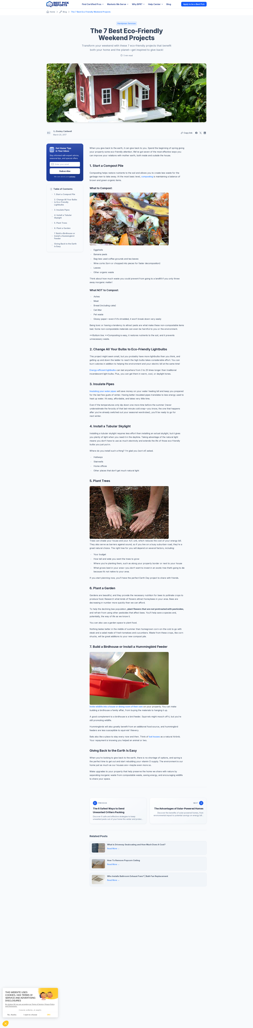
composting (147, 176)
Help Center (154, 4)
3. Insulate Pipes (62, 210)
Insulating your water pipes (103, 391)
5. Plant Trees (60, 223)
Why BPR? (137, 4)
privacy (72, 177)
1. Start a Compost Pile (64, 194)
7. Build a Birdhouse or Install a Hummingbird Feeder (64, 236)
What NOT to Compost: (104, 290)
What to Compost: (101, 188)
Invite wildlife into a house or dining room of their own (116, 706)
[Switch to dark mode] (177, 4)
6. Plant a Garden (62, 228)
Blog (168, 4)
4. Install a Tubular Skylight (63, 216)
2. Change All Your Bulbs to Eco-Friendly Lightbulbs (65, 202)
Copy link (188, 133)
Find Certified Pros (91, 4)
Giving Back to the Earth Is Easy (65, 245)
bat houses (154, 736)
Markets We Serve (116, 4)
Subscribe (64, 171)
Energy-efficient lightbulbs (103, 370)
